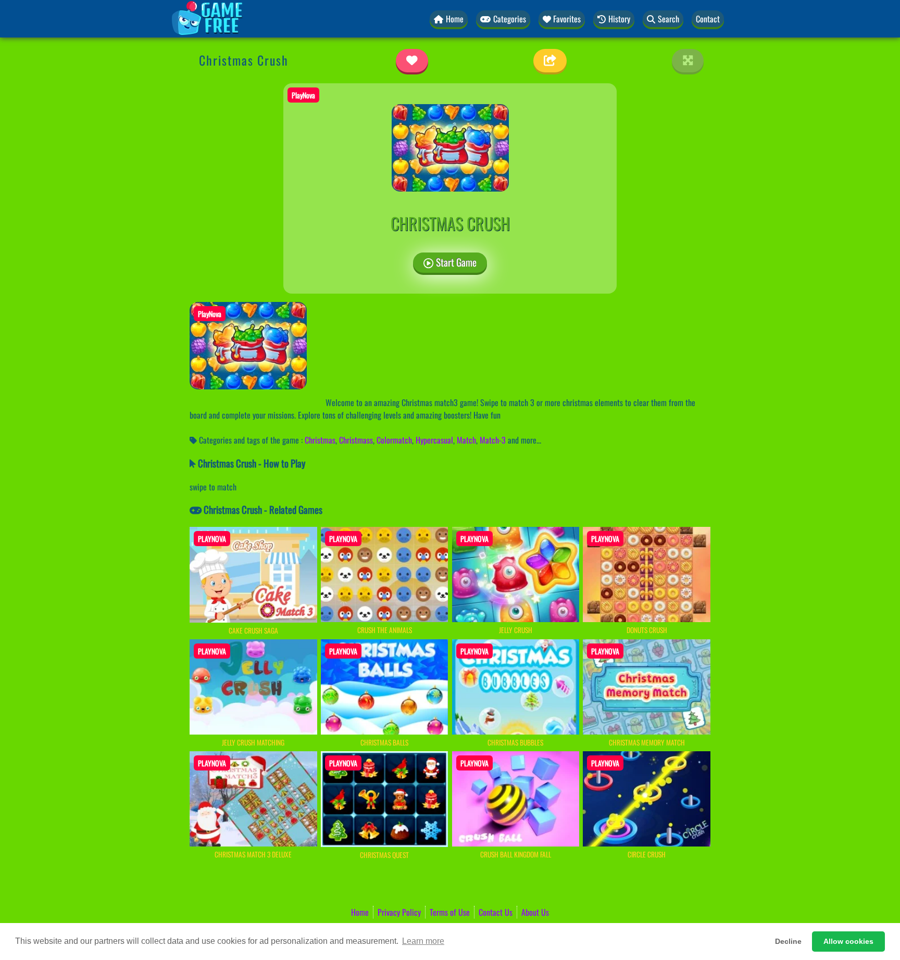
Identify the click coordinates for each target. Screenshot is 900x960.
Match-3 (493, 440)
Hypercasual (434, 440)
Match (466, 440)
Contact (708, 18)
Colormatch (394, 440)
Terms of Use (450, 912)
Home (360, 912)
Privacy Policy (399, 912)
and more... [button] (524, 440)
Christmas (320, 440)
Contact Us (495, 912)
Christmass (356, 440)
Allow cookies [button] (848, 941)
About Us (535, 912)
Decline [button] (788, 941)
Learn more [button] (423, 941)
